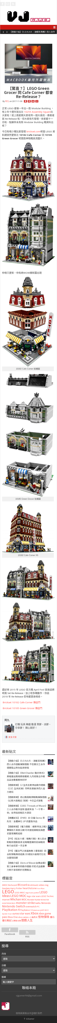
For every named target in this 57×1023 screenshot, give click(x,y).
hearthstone (30, 888)
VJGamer (28, 1018)
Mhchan (15, 899)
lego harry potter (32, 892)
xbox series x (23, 917)
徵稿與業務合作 (23, 1013)
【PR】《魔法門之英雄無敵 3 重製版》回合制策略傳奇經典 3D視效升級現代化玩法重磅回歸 (26, 854)
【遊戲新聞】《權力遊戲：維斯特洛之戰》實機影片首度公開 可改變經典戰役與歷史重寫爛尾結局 (27, 830)
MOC (24, 899)
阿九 (7, 101)
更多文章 (12, 737)
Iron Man (40, 888)
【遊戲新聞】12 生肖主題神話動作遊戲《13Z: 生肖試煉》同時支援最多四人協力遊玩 (26, 788)
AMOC (5, 884)
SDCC (46, 910)
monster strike (25, 903)
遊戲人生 (27, 920)
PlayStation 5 (26, 910)
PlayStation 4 (11, 909)
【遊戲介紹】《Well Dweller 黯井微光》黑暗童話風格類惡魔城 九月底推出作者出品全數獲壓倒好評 (33, 32)
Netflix (38, 903)
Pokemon (36, 910)
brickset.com (33, 131)
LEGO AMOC (20, 892)
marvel (6, 899)
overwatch (31, 906)
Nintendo (46, 903)
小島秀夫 (34, 917)
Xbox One (13, 917)
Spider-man (7, 914)
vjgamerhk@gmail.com (29, 995)
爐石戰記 (7, 920)
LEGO (8, 891)
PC (38, 906)
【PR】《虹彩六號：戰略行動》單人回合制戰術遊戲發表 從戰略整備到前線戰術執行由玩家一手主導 (26, 842)
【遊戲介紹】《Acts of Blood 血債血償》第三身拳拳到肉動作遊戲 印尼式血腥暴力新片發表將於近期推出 (26, 866)
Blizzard (22, 884)
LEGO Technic (47, 896)
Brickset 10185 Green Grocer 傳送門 (22, 708)
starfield (15, 913)
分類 (4, 965)
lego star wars (34, 896)
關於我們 (37, 1013)
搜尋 (4, 976)
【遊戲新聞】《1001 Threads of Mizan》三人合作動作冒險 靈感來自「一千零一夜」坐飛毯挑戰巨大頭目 (26, 809)
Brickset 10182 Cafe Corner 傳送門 (21, 702)
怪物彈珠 (43, 917)
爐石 (52, 917)
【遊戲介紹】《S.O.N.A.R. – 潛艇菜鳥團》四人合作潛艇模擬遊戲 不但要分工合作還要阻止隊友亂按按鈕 (27, 764)
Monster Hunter (33, 899)
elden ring (43, 884)
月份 (4, 953)
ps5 (42, 909)
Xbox (34, 913)
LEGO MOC (18, 895)
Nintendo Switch (13, 906)
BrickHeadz (33, 884)
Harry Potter (16, 888)
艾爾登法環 (16, 920)
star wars (25, 913)
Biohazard (12, 885)
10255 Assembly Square (37, 111)
